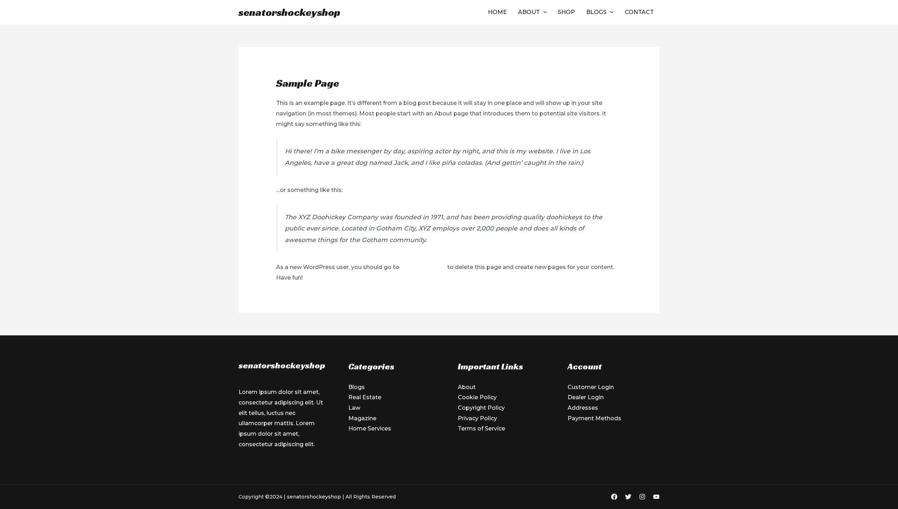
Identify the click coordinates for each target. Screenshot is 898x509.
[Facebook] (614, 497)
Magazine (362, 418)
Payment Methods (594, 418)
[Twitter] (628, 497)
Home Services (369, 428)
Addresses (583, 407)
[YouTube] (656, 497)
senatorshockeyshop (289, 12)
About (529, 12)
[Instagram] (642, 497)
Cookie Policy (477, 397)
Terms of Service (481, 428)
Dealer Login (586, 397)
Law (354, 407)
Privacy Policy (477, 418)
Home (497, 12)
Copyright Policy (481, 407)
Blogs (596, 12)
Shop (566, 12)
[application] (543, 12)
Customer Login (591, 387)
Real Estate (364, 397)
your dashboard (423, 267)
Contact (639, 12)
